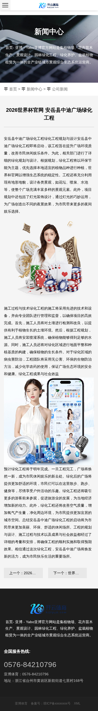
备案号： (37, 703)
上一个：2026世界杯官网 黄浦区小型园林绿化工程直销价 (26, 573)
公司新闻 (60, 89)
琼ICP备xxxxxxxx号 (57, 703)
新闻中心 (34, 89)
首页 (13, 89)
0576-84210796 (30, 665)
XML (77, 703)
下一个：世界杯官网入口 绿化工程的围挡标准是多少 (70, 573)
